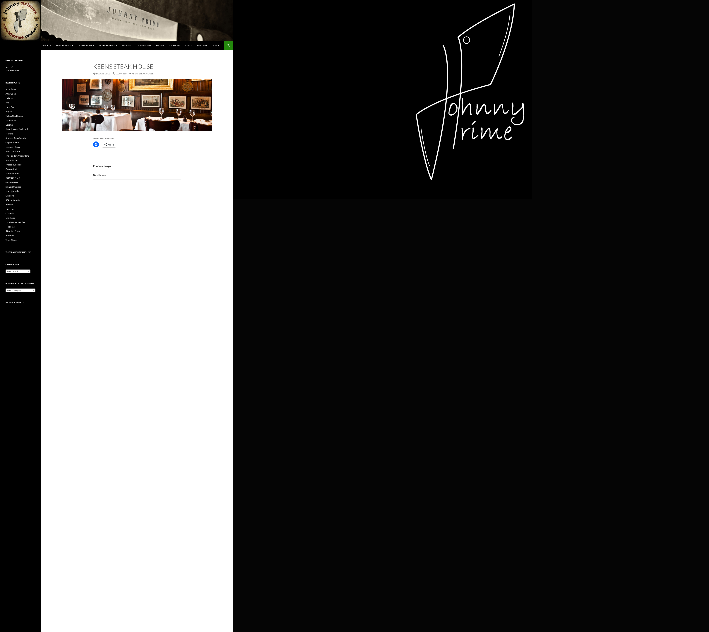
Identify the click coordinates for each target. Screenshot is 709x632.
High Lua (10, 209)
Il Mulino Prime (13, 231)
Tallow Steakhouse (14, 116)
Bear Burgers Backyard (17, 129)
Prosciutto (11, 89)
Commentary (144, 45)
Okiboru (10, 195)
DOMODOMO (13, 178)
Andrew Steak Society (16, 138)
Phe (7, 102)
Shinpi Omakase (13, 186)
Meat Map (202, 45)
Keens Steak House (142, 73)
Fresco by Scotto (14, 164)
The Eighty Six (12, 191)
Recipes (160, 45)
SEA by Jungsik (13, 200)
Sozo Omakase (13, 151)
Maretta (9, 133)
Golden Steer (12, 182)
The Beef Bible (12, 70)
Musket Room (12, 173)
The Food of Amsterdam (17, 155)
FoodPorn (174, 45)
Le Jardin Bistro (13, 147)
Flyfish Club (11, 120)
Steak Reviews (63, 45)
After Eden (11, 93)
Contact (216, 45)
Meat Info (127, 45)
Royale (9, 111)
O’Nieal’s (10, 213)
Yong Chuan (11, 240)
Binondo (10, 235)
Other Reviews (106, 45)
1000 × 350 (120, 73)
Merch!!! (10, 67)
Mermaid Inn (12, 160)
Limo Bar (10, 107)
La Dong (9, 98)
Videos (188, 45)
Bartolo (9, 204)
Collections (85, 45)
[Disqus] (137, 240)
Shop (45, 45)
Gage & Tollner (13, 142)
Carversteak (11, 169)
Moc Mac (10, 226)
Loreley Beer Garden (15, 222)
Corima (9, 124)
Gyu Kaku (10, 217)
